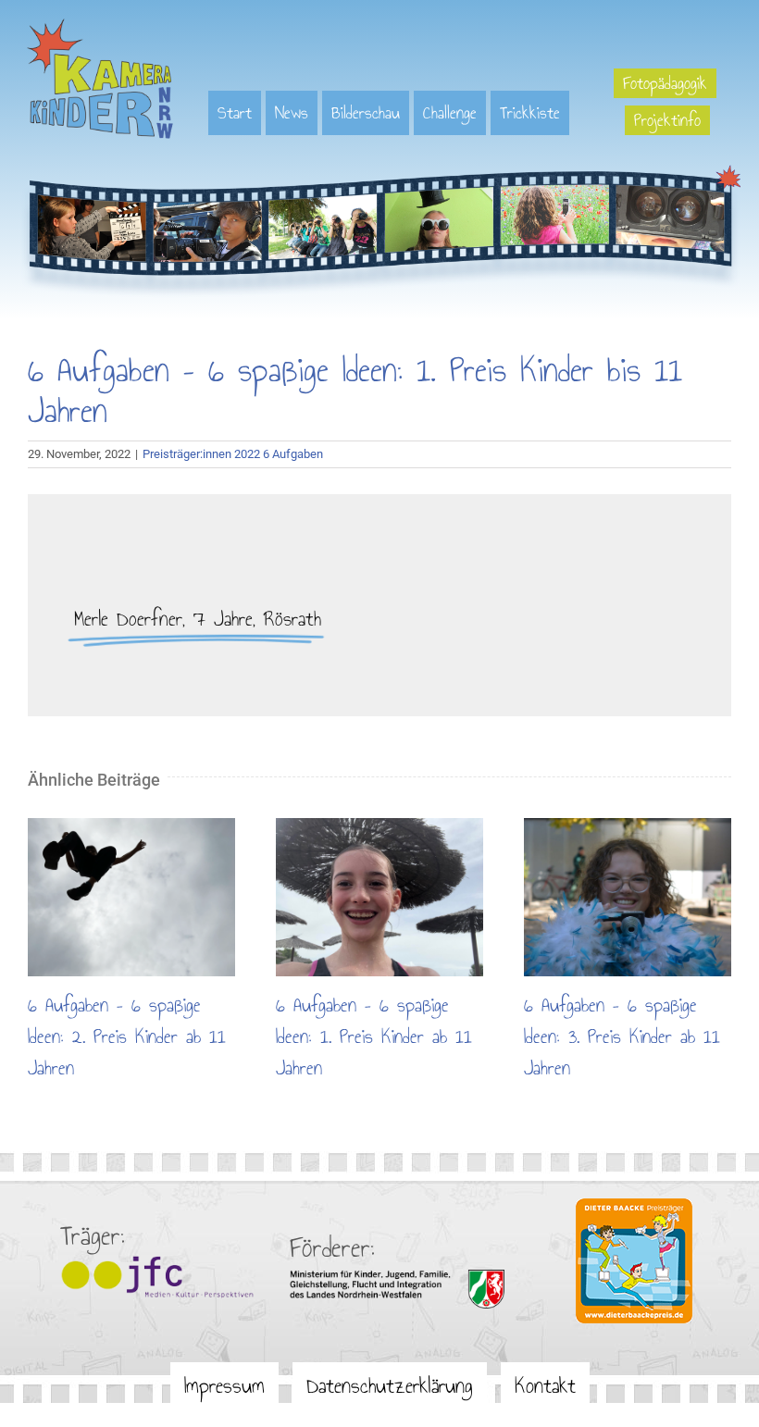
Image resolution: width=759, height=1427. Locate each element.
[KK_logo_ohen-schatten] (100, 25)
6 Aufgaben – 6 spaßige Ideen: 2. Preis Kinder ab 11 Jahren (131, 897)
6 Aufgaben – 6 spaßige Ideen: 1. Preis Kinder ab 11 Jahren (379, 897)
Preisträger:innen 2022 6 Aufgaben (233, 454)
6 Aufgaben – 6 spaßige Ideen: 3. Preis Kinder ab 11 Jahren (627, 897)
